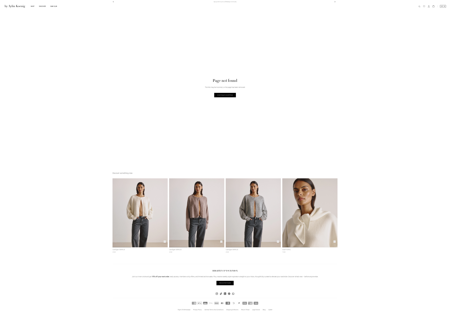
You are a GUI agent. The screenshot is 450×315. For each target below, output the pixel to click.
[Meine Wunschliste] (424, 6)
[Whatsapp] (233, 293)
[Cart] (433, 6)
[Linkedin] (225, 293)
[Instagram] (216, 293)
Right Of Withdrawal (184, 309)
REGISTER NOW (225, 283)
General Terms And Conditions (213, 309)
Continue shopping (225, 95)
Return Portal (245, 309)
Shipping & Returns (232, 309)
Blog (264, 309)
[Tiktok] (220, 293)
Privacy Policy (197, 309)
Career (270, 309)
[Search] (419, 6)
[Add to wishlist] (165, 242)
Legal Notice (256, 309)
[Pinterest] (229, 293)
